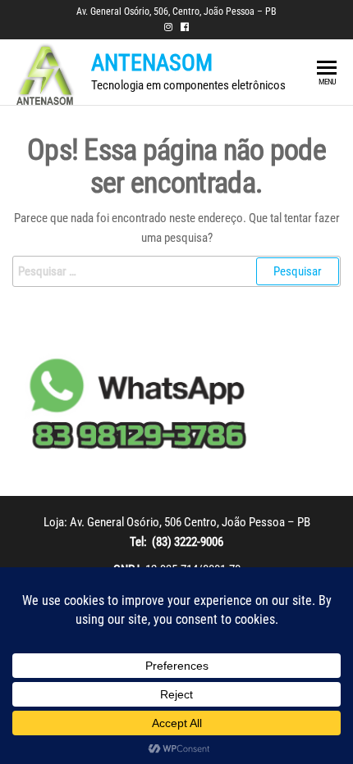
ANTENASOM (152, 62)
